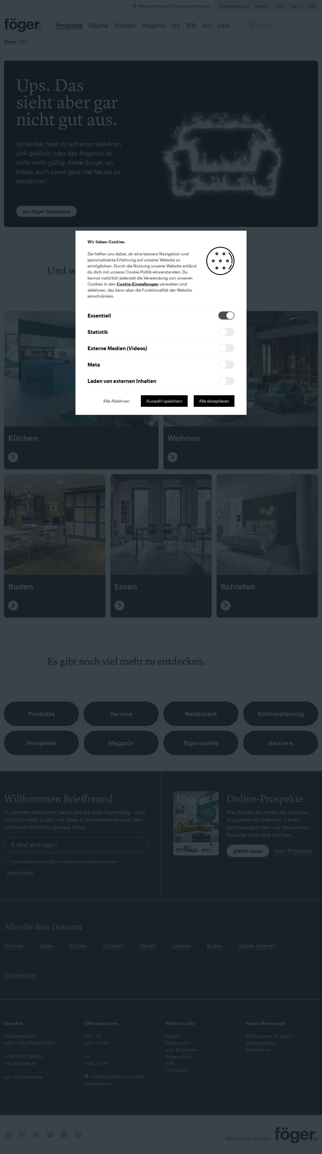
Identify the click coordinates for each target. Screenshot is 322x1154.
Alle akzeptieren (214, 401)
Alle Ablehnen (116, 401)
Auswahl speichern (164, 401)
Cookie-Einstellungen (137, 284)
